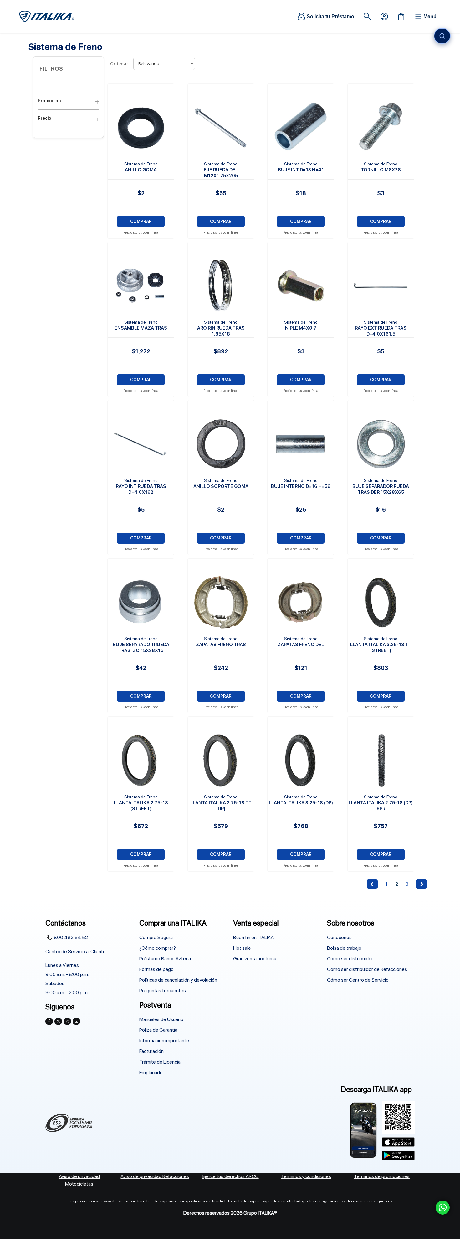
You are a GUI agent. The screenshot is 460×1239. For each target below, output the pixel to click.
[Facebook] (49, 1021)
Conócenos (339, 937)
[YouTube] (76, 1021)
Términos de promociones (382, 1176)
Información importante (164, 1041)
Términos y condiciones (306, 1176)
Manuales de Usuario (161, 1019)
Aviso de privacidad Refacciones (154, 1176)
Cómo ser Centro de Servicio (358, 980)
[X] (58, 1021)
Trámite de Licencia (160, 1062)
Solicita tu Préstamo (330, 16)
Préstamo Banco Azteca (165, 959)
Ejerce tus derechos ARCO (230, 1176)
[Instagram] (67, 1021)
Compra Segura (156, 937)
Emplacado (151, 1072)
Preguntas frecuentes (162, 991)
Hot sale (242, 948)
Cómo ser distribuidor (350, 959)
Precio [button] (44, 118)
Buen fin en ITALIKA (253, 937)
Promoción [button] (49, 100)
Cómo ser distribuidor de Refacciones (367, 969)
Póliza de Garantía (158, 1030)
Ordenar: (120, 64)
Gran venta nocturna (254, 959)
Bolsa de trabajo (344, 948)
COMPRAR (141, 221)
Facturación (151, 1051)
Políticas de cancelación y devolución (178, 980)
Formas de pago (156, 969)
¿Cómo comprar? (157, 948)
